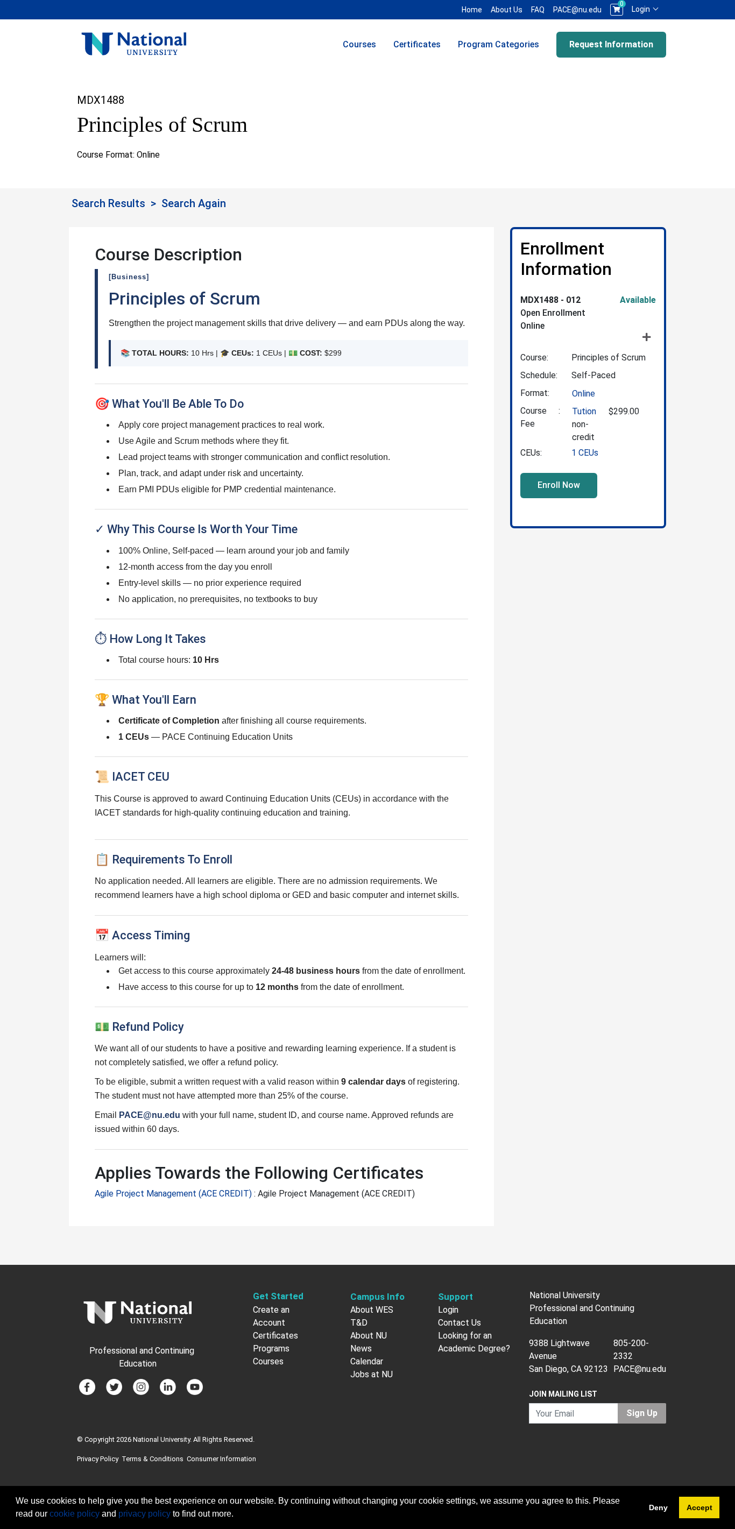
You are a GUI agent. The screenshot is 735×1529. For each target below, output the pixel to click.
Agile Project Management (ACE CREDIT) (174, 1193)
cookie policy (75, 1513)
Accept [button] (699, 1507)
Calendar (366, 1361)
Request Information (611, 44)
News (361, 1348)
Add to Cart (558, 485)
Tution (584, 411)
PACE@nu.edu (577, 9)
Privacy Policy (97, 1459)
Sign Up (642, 1413)
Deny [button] (658, 1507)
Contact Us (459, 1323)
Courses (359, 44)
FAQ (538, 9)
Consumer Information (221, 1459)
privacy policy (144, 1513)
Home (472, 9)
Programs (271, 1348)
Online (583, 393)
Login (642, 9)
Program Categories (498, 44)
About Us (506, 9)
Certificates (417, 44)
